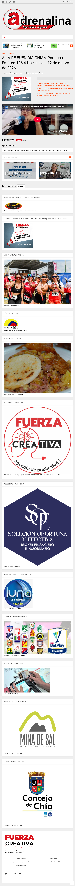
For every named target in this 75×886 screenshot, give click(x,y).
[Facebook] (3, 2)
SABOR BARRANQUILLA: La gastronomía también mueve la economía (16, 44)
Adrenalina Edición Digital (54, 862)
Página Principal (21, 858)
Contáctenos (54, 858)
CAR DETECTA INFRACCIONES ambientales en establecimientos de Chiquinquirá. (53, 94)
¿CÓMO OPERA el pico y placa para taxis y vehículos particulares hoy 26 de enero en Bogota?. (54, 84)
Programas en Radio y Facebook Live (21, 862)
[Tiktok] (10, 2)
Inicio (3, 53)
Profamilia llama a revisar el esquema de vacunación (64, 45)
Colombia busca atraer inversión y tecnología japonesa (40, 45)
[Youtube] (14, 2)
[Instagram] (6, 2)
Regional (11, 53)
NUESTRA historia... (21, 865)
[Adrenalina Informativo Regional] (37, 32)
